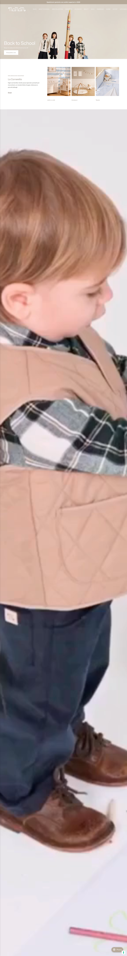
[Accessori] (83, 82)
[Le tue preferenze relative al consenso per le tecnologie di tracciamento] (123, 952)
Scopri (10, 92)
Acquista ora (11, 52)
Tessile (98, 100)
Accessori (74, 100)
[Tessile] (107, 82)
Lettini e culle (51, 100)
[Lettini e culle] (59, 82)
